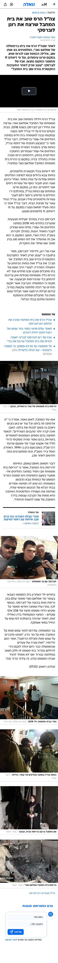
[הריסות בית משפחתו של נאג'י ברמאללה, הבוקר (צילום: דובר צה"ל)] (29, 387)
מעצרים (45, 893)
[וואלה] (29, 4)
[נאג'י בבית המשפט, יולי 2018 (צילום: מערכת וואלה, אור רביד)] (29, 700)
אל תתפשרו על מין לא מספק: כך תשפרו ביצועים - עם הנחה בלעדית (28, 348)
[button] (44, 4)
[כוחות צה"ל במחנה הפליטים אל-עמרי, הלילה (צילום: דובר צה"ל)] (29, 755)
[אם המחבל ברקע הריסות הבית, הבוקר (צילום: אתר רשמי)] (29, 810)
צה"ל (52, 893)
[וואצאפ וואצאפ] (11, 4)
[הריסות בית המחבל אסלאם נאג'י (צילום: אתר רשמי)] (29, 864)
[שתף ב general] (5, 4)
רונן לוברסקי (35, 893)
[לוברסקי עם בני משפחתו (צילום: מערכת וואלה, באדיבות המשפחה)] (29, 562)
